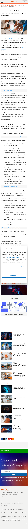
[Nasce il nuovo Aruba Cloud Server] (6, 336)
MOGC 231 (23, 512)
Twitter (4, 439)
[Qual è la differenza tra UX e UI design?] (14, 307)
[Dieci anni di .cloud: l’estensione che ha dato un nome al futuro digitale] (6, 389)
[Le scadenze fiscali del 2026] (6, 399)
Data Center (8, 494)
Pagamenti (3, 501)
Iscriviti (14, 474)
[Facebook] (20, 524)
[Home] (14, 2)
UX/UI (10, 38)
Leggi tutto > (18, 444)
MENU (24, 1)
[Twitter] (22, 524)
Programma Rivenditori (5, 495)
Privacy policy (4, 509)
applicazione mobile (21, 44)
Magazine (3, 494)
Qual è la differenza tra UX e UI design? (14, 314)
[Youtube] (26, 524)
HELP (24, 450)
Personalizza (13, 275)
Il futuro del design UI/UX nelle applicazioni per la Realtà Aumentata (14, 297)
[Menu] (2, 2)
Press (22, 492)
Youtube (9, 439)
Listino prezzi (9, 501)
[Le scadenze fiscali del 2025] (6, 419)
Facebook (2, 439)
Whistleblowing (4, 512)
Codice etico (17, 512)
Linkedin (6, 439)
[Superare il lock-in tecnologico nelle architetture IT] (6, 429)
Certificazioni (9, 492)
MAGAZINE (3, 5)
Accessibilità (10, 512)
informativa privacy (21, 477)
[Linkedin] (24, 524)
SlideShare (13, 439)
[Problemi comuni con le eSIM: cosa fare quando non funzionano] (6, 346)
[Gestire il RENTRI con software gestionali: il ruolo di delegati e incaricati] (6, 376)
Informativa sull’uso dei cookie (12, 257)
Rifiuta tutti (14, 280)
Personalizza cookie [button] (18, 511)
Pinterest (11, 439)
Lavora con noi (16, 492)
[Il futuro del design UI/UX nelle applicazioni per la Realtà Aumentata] (14, 290)
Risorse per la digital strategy (11, 5)
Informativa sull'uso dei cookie (7, 511)
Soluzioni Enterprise (15, 495)
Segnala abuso (21, 509)
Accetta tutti (14, 271)
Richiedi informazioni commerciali (16, 503)
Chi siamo (3, 492)
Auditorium (15, 494)
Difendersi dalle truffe (12, 509)
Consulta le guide (17, 501)
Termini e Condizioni (5, 478)
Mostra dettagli (20, 266)
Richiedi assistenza (5, 503)
